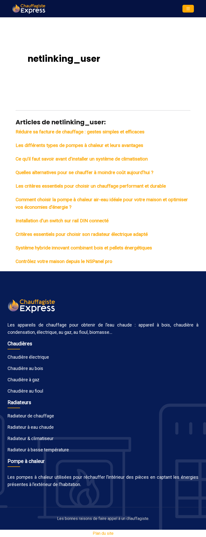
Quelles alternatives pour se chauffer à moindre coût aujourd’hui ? (84, 172)
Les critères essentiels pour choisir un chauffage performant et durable (91, 186)
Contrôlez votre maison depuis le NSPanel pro (64, 261)
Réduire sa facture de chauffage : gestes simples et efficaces (80, 132)
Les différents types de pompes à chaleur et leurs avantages (79, 145)
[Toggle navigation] (188, 9)
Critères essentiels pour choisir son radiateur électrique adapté (82, 234)
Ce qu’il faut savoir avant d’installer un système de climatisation (82, 159)
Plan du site (103, 533)
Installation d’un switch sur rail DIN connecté (62, 221)
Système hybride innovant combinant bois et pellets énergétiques (84, 248)
